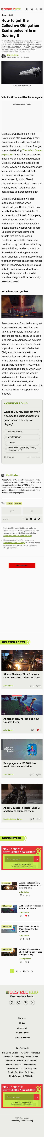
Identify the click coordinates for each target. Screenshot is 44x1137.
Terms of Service (16, 866)
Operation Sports (14, 1068)
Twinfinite (24, 1053)
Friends (11, 442)
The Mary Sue (30, 1068)
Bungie (9, 503)
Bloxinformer (15, 1076)
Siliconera (10, 1060)
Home (3, 15)
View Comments (22, 565)
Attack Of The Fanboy (14, 1056)
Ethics (22, 1023)
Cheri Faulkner (12, 55)
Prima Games (32, 1056)
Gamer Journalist (14, 1064)
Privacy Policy (28, 866)
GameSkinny (30, 1064)
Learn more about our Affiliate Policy (17, 536)
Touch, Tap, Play (15, 1072)
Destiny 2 (18, 503)
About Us (22, 1018)
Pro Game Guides (10, 1053)
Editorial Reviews (15, 431)
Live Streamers (15, 437)
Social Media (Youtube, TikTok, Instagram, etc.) (22, 448)
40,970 (26, 971)
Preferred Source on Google (14, 543)
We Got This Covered (27, 1060)
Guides (11, 15)
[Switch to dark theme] (36, 9)
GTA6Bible (28, 1076)
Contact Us (22, 1028)
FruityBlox (29, 1072)
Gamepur (35, 1053)
